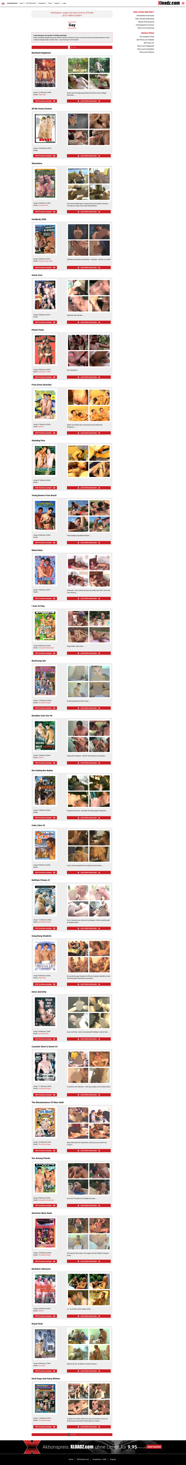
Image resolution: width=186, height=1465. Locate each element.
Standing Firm (38, 440)
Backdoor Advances (41, 1269)
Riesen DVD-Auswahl (146, 22)
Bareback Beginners (41, 53)
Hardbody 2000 (39, 219)
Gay (72, 25)
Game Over (37, 275)
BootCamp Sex (39, 661)
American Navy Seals (42, 1213)
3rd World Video (43, 1033)
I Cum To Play (38, 606)
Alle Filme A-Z (149, 43)
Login (64, 3)
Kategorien (42, 3)
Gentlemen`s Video (44, 372)
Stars (50, 3)
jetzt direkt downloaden (89, 101)
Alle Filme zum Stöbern (145, 40)
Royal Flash (37, 1323)
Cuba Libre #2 (38, 825)
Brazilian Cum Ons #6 (42, 715)
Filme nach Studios (147, 52)
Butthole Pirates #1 (41, 880)
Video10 (41, 426)
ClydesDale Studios (44, 922)
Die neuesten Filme (147, 37)
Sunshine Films (43, 205)
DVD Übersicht (31, 3)
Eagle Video (42, 94)
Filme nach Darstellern (145, 49)
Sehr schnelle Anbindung (144, 19)
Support (57, 3)
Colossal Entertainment (46, 648)
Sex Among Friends (41, 1158)
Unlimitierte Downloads (145, 16)
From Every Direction (42, 384)
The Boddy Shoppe (44, 703)
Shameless (37, 163)
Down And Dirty (39, 992)
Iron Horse (41, 1365)
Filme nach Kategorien (145, 46)
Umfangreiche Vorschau (145, 25)
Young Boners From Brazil (44, 495)
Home (22, 3)
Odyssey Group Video (45, 261)
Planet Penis (38, 330)
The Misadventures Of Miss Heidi (48, 1102)
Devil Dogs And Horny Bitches (46, 1378)
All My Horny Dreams (42, 108)
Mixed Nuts (37, 550)
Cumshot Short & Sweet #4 (44, 1046)
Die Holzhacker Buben (42, 770)
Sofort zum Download (145, 28)
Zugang (113, 1459)
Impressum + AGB (99, 1459)
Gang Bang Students (41, 936)
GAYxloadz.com (83, 1459)
